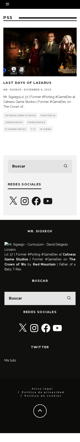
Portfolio (48, 115)
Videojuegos (14, 122)
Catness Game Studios (20, 115)
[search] (65, 166)
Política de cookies (43, 395)
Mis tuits (10, 360)
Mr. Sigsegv (12, 89)
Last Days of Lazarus (27, 83)
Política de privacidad (43, 392)
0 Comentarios (15, 129)
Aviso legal (42, 388)
